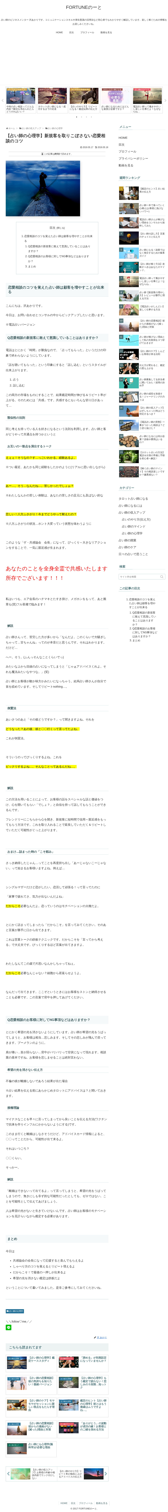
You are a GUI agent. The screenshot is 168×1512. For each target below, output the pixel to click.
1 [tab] (76, 117)
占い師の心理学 (16, 1311)
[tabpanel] (20, 100)
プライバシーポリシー (133, 158)
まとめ (32, 266)
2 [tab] (81, 117)
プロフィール (127, 151)
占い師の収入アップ (132, 512)
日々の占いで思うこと (133, 554)
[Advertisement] (84, 62)
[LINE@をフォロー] (8, 1327)
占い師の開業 (127, 540)
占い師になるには (130, 505)
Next (165, 100)
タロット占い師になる (133, 498)
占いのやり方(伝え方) (136, 519)
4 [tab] (91, 117)
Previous (2, 100)
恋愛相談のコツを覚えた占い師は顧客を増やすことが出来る (142, 603)
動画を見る (126, 165)
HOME (123, 137)
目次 (52, 227)
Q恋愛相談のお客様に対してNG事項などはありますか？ (144, 632)
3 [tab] (86, 117)
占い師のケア (127, 547)
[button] (162, 577)
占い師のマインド (134, 526)
